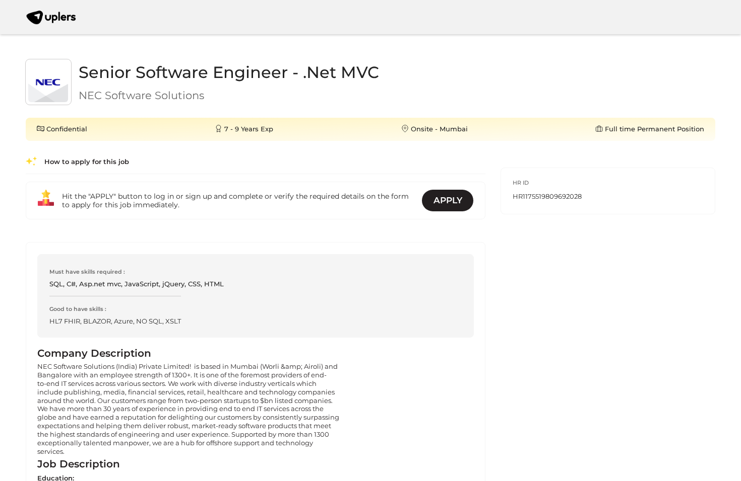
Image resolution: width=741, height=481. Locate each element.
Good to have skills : (77, 308)
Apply (448, 200)
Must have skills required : (87, 271)
